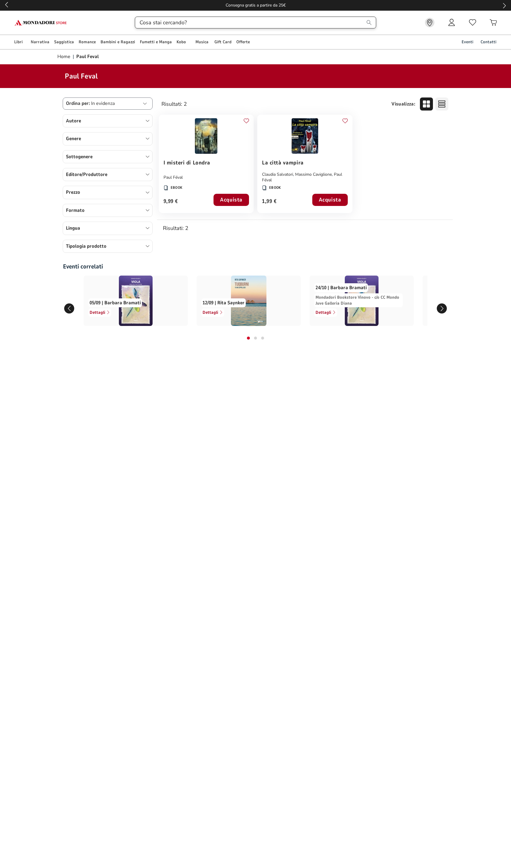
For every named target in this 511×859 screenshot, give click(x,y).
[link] (429, 22)
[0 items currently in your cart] (493, 22)
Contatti (489, 42)
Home (64, 56)
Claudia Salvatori (277, 174)
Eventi (467, 42)
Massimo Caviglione (313, 174)
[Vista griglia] (426, 104)
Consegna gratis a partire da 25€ (256, 5)
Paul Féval (173, 177)
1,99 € (269, 202)
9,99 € (171, 202)
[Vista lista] (441, 104)
